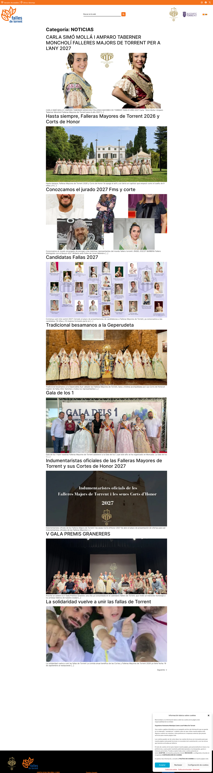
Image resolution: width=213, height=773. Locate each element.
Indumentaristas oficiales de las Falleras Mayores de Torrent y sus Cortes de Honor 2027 (104, 463)
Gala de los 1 (60, 393)
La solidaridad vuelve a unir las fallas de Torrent (98, 601)
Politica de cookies (171, 769)
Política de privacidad (185, 769)
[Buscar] (123, 14)
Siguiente (162, 670)
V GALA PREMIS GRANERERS (78, 534)
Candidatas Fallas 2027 (72, 257)
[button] (208, 715)
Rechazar (178, 765)
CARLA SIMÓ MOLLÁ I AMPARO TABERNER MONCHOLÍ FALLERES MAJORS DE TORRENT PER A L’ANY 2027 (103, 42)
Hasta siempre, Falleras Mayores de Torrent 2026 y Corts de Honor (103, 118)
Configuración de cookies (198, 765)
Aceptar (162, 765)
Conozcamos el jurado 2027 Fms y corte (90, 189)
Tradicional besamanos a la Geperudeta (90, 325)
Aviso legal (196, 769)
